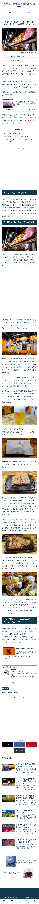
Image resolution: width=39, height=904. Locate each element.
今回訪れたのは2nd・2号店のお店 (17, 136)
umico (13, 669)
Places (6, 688)
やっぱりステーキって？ (14, 133)
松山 (11, 692)
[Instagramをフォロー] (12, 683)
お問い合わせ (28, 897)
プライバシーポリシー (10, 897)
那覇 (5, 692)
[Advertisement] (19, 169)
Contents (17, 130)
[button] (19, 750)
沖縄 (17, 692)
